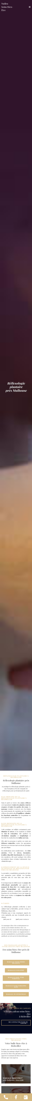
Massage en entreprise (16, 994)
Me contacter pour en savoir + (18, 1022)
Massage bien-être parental (16, 978)
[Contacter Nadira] (6, 1098)
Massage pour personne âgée (16, 986)
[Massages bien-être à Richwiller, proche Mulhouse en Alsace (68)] (16, 1073)
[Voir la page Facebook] (16, 1098)
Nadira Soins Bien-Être (7, 7)
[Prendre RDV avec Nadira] (26, 1098)
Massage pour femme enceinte (16, 962)
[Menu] (30, 7)
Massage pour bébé (16, 970)
